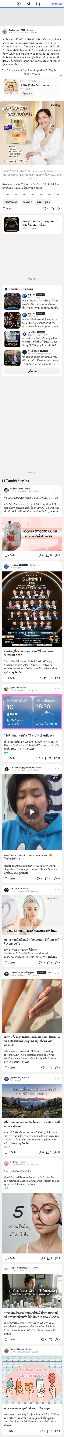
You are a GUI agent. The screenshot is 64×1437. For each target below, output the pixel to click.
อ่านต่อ (54, 511)
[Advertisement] (32, 17)
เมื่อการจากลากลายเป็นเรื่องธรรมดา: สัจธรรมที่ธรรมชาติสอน (32, 1124)
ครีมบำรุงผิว (43, 202)
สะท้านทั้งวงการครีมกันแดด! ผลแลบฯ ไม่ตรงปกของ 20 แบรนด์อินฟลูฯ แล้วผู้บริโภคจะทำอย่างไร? (32, 1041)
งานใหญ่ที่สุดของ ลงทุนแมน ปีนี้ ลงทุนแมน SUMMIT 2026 (29, 653)
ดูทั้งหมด (32, 371)
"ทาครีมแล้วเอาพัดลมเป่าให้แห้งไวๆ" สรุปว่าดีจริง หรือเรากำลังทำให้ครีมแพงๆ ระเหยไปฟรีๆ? (31, 1314)
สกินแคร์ (27, 202)
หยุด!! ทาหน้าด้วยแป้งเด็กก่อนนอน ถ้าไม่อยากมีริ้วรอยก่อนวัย (31, 941)
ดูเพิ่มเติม (17, 672)
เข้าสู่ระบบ (56, 3)
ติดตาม (30, 30)
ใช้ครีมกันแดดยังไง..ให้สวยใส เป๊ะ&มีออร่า (29, 735)
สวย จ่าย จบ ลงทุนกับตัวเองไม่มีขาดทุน (27, 1408)
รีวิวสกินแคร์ (10, 202)
